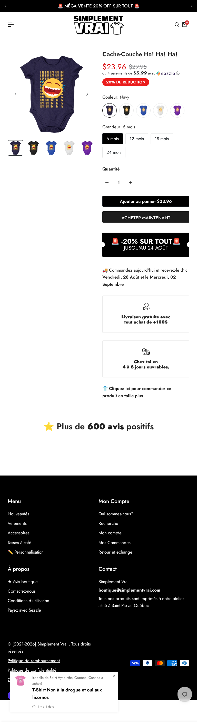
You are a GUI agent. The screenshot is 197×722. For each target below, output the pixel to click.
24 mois (113, 152)
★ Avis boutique (23, 581)
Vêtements (17, 523)
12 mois (137, 139)
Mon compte (110, 533)
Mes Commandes (114, 542)
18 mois (162, 139)
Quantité (111, 169)
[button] (141, 73)
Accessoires (18, 533)
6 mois (112, 139)
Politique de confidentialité (32, 670)
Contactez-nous (22, 591)
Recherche (108, 523)
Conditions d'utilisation (28, 600)
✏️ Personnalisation (26, 552)
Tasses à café (19, 542)
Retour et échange (115, 552)
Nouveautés (18, 514)
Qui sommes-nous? (115, 514)
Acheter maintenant (146, 218)
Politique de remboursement (34, 661)
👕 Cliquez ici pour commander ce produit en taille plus (136, 391)
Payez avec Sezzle (24, 610)
